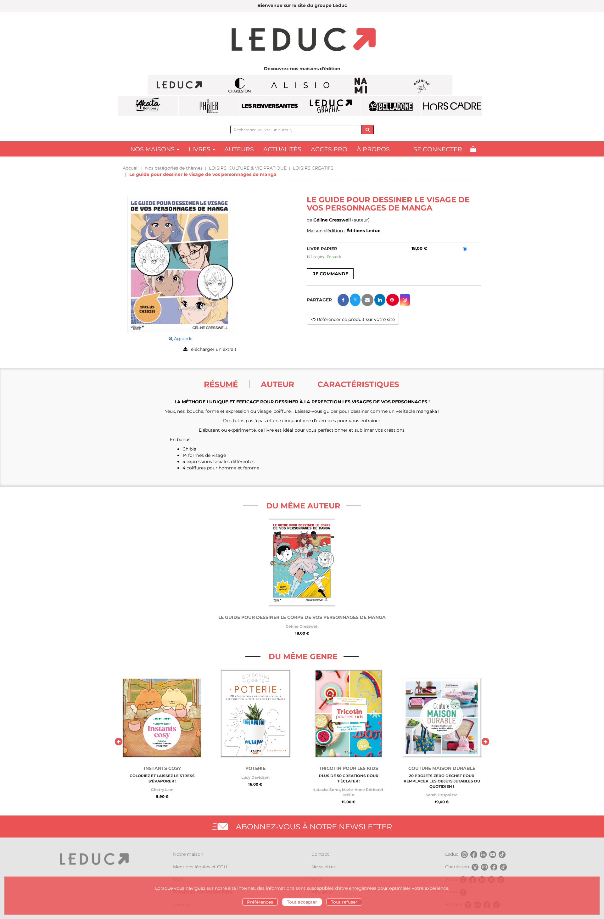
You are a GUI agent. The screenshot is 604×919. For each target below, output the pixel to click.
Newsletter (323, 867)
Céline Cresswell (332, 220)
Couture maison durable (441, 768)
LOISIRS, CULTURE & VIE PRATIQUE (248, 168)
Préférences (260, 902)
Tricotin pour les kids (348, 768)
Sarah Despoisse (442, 795)
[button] (180, 264)
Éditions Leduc (363, 230)
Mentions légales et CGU (200, 867)
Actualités (282, 149)
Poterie (255, 768)
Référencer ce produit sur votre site (355, 319)
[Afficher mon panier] (473, 149)
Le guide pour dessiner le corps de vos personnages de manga (302, 617)
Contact (320, 854)
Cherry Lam (162, 789)
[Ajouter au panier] (330, 273)
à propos (373, 149)
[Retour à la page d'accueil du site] (302, 40)
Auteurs (239, 149)
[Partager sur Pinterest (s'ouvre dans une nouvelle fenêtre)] (392, 300)
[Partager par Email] (367, 300)
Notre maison (188, 854)
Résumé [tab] (221, 384)
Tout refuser (344, 902)
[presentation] (118, 741)
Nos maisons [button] (153, 149)
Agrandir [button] (183, 338)
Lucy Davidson (255, 777)
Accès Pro (329, 149)
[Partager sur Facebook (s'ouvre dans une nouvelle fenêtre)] (343, 300)
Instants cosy (162, 768)
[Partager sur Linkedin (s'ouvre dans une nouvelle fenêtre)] (379, 300)
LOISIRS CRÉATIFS (313, 168)
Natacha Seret (326, 789)
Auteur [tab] (277, 384)
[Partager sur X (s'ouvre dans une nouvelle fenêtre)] (355, 300)
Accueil (131, 168)
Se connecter (437, 149)
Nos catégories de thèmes (174, 168)
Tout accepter (302, 902)
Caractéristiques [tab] (358, 384)
